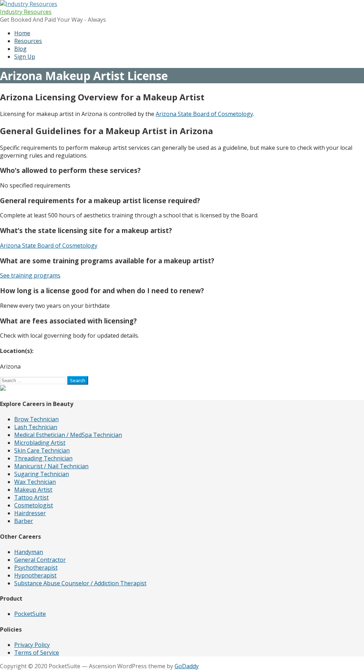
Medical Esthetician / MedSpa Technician (68, 435)
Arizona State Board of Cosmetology (204, 114)
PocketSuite (30, 614)
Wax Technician (35, 482)
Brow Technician (36, 419)
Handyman (28, 552)
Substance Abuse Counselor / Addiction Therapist (80, 583)
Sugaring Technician (41, 474)
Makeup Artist (33, 490)
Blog (20, 49)
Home (22, 33)
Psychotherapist (36, 567)
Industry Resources (26, 12)
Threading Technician (43, 458)
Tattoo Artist (31, 497)
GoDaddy (187, 666)
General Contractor (40, 560)
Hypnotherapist (35, 575)
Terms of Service (36, 652)
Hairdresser (30, 513)
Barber (23, 521)
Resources (28, 41)
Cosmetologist (33, 505)
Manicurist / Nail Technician (51, 466)
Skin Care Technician (42, 450)
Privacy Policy (32, 645)
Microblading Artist (39, 443)
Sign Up (24, 56)
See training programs (30, 275)
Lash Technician (35, 427)
